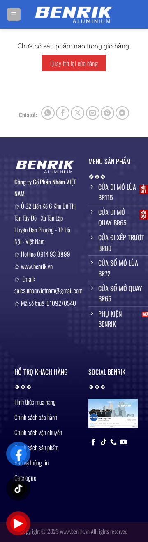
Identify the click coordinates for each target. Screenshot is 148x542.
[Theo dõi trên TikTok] (103, 442)
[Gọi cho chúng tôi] (113, 442)
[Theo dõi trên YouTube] (123, 442)
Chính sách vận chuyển (38, 432)
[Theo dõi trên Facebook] (93, 442)
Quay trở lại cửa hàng (74, 63)
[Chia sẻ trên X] (77, 113)
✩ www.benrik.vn (33, 266)
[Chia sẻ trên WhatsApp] (48, 113)
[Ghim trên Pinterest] (107, 113)
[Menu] (14, 14)
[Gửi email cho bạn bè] (92, 113)
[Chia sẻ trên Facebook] (62, 113)
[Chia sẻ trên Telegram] (122, 113)
